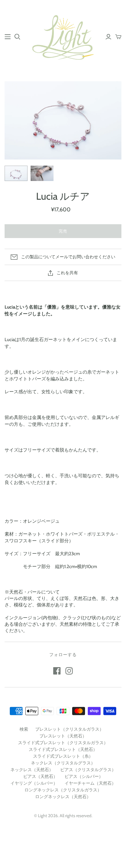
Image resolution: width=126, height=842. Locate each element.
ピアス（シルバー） (84, 776)
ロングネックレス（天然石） (63, 796)
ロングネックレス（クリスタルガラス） (63, 790)
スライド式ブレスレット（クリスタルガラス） (63, 742)
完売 (63, 231)
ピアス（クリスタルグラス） (88, 769)
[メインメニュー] (8, 37)
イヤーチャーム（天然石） (90, 783)
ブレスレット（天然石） (63, 736)
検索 (24, 729)
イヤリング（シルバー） (33, 783)
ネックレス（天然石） (31, 769)
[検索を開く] (17, 37)
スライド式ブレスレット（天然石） (63, 749)
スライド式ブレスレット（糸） (63, 756)
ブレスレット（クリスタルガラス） (69, 729)
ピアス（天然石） (40, 776)
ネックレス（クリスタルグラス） (63, 763)
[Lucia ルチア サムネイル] (16, 173)
